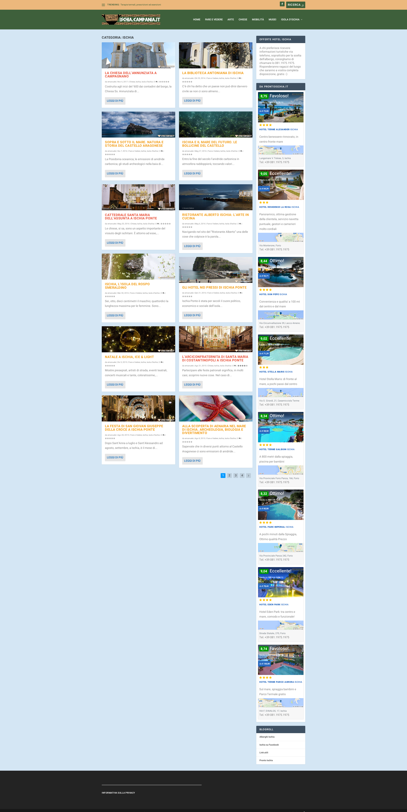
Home (196, 19)
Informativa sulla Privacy (118, 793)
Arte (231, 19)
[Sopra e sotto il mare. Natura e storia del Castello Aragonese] (138, 125)
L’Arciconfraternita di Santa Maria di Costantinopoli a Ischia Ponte (215, 358)
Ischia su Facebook (269, 744)
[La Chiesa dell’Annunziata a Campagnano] (138, 55)
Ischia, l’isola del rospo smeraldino (127, 286)
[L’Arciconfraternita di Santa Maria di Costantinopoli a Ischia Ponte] (215, 339)
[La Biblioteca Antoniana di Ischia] (215, 55)
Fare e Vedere (214, 19)
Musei (272, 19)
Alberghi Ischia (267, 737)
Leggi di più (115, 101)
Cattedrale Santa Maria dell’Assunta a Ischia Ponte (131, 217)
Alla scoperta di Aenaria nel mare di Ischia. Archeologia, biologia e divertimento (214, 430)
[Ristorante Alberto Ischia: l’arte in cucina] (215, 197)
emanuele (112, 81)
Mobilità (258, 19)
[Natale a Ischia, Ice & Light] (138, 339)
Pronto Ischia (266, 760)
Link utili (263, 752)
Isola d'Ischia (147, 81)
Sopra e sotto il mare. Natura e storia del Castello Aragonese (134, 144)
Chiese (243, 19)
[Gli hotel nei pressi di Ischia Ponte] (215, 270)
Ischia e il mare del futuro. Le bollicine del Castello (209, 144)
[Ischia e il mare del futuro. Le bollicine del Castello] (215, 124)
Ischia (138, 81)
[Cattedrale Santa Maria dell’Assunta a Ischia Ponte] (138, 197)
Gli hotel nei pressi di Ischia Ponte (214, 287)
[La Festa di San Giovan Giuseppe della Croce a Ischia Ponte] (138, 408)
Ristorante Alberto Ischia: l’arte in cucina (215, 216)
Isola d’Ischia (290, 19)
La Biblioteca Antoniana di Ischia (213, 73)
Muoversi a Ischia (129, 4)
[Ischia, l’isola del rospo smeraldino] (138, 267)
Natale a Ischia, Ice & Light (129, 357)
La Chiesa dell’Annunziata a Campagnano (131, 75)
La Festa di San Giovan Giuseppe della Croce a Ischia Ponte (134, 428)
